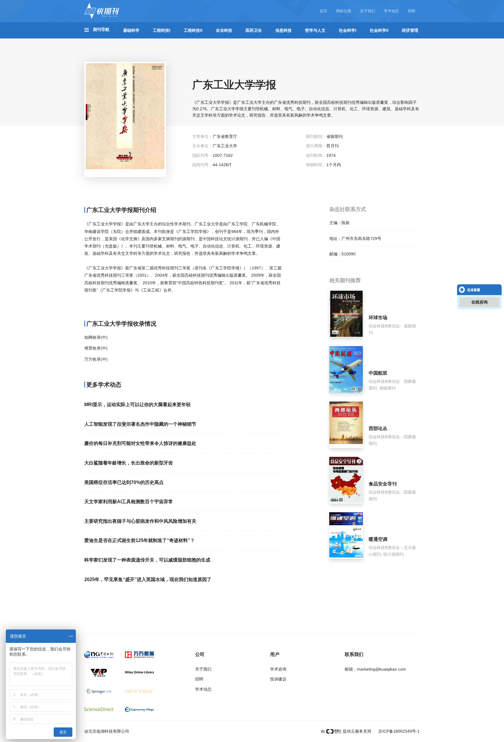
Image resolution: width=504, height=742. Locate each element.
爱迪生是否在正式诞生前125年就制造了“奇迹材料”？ (139, 540)
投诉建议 (278, 679)
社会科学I (347, 30)
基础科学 (131, 30)
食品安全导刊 (383, 483)
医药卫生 (254, 30)
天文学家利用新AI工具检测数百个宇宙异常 (128, 501)
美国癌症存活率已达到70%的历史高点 (124, 482)
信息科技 (283, 30)
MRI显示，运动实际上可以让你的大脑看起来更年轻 (137, 404)
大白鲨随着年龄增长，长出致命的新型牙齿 (128, 462)
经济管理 (410, 30)
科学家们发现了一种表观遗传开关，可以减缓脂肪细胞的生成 (147, 559)
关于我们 (367, 11)
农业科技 (224, 30)
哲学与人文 (315, 30)
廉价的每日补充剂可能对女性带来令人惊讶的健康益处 (140, 443)
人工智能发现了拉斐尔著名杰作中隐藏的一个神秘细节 (140, 424)
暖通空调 (378, 539)
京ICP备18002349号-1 (398, 731)
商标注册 (343, 11)
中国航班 (378, 373)
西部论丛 (378, 428)
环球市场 (378, 317)
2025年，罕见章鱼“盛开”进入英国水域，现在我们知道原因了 (147, 579)
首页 (323, 11)
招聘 (411, 11)
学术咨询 (278, 669)
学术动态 (391, 11)
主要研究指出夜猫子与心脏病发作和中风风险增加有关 (140, 521)
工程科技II (193, 30)
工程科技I (161, 30)
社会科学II (379, 30)
